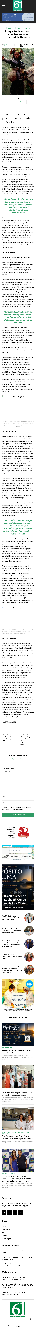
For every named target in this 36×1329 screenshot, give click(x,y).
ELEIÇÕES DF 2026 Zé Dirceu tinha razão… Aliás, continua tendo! (12, 956)
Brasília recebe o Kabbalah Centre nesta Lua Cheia (15, 899)
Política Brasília (8, 1173)
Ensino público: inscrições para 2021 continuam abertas (8, 740)
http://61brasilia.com (18, 759)
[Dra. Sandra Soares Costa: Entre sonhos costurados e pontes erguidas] (29, 931)
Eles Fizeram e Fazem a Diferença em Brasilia (15, 1133)
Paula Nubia (7, 907)
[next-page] (30, 867)
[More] (29, 102)
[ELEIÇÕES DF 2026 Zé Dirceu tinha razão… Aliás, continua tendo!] (29, 957)
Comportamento (8, 1048)
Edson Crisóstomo (8, 45)
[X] (15, 1212)
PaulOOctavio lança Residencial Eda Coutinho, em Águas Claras (11, 918)
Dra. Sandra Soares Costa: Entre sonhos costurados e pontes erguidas (11, 931)
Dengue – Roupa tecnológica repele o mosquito (15, 1294)
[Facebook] (4, 1212)
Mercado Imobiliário (10, 1090)
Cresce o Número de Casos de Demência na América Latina (15, 1278)
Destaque (27, 28)
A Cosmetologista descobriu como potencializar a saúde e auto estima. (26, 741)
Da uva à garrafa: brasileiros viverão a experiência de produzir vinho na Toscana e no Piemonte (12, 969)
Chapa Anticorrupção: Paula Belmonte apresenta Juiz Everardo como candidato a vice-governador (12, 943)
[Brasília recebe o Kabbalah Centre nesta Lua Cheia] (18, 887)
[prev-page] (27, 867)
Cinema (8, 28)
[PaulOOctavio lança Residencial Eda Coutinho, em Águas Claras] (29, 918)
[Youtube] (20, 1212)
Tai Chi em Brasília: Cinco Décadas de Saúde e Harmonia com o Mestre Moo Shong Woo (17, 1286)
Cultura (17, 28)
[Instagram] (9, 1212)
